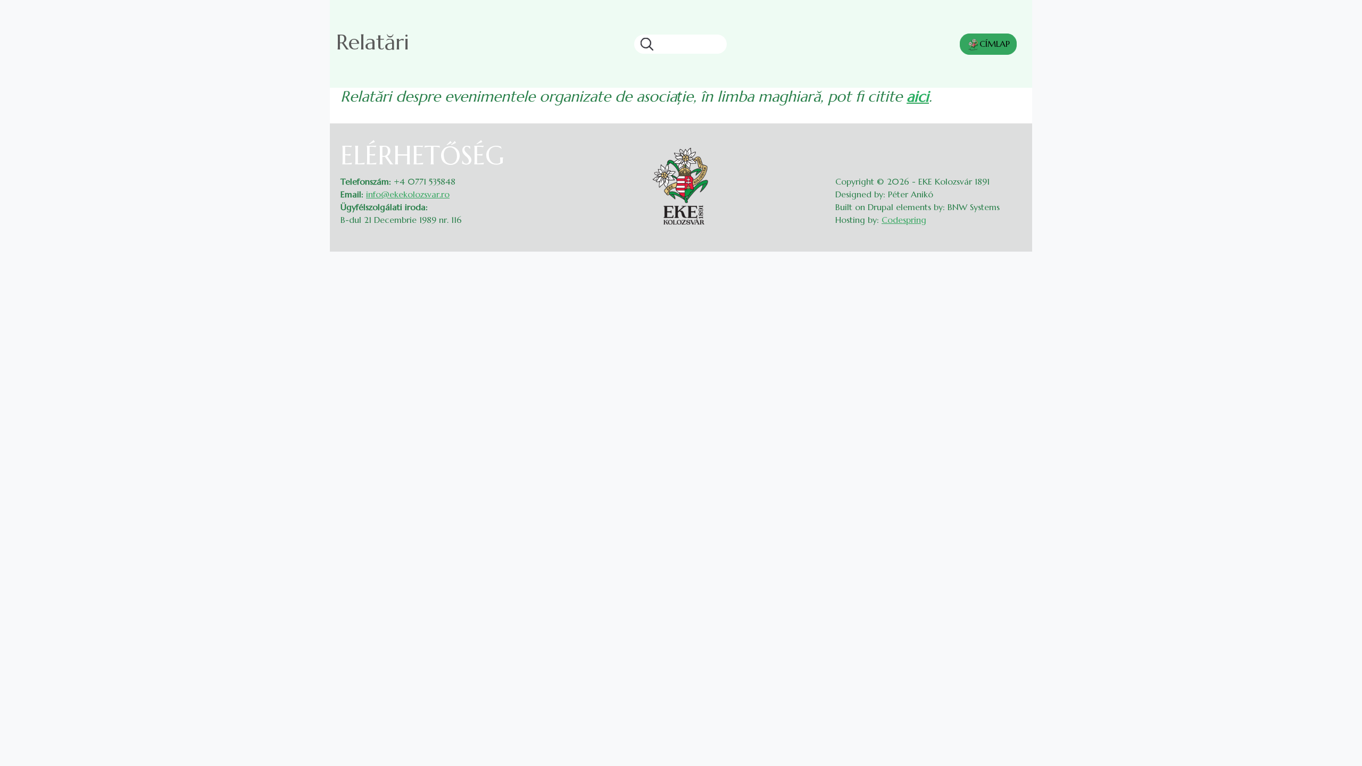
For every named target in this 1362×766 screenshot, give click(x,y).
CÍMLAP (994, 43)
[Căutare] (643, 44)
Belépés (1011, 146)
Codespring (904, 219)
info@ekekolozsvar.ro (408, 194)
